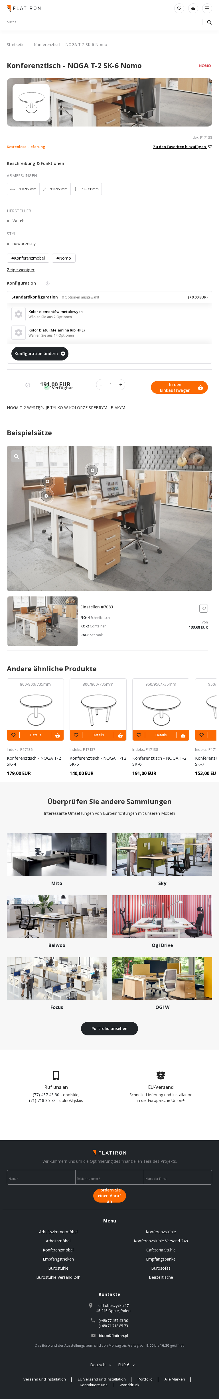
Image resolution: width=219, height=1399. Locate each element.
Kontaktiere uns (94, 1384)
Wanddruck (129, 1384)
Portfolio (145, 1379)
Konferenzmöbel (58, 1250)
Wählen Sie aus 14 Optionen (51, 335)
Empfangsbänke (161, 1259)
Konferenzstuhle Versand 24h (161, 1240)
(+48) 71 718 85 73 (113, 1325)
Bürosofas (161, 1268)
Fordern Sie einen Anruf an (109, 1196)
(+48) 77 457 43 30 (113, 1320)
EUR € (123, 1364)
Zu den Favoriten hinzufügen (180, 146)
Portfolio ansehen (109, 1028)
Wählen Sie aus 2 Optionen (50, 316)
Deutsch (98, 1364)
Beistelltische (161, 1277)
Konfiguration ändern (36, 353)
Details (35, 735)
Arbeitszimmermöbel (58, 1231)
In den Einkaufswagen (175, 387)
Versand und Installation (44, 1379)
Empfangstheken (58, 1259)
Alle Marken (175, 1379)
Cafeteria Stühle (161, 1250)
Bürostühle (58, 1268)
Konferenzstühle (161, 1231)
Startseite (16, 44)
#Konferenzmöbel (28, 258)
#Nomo (63, 258)
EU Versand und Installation (102, 1379)
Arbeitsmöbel (58, 1240)
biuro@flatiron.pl (113, 1335)
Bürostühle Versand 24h (58, 1277)
